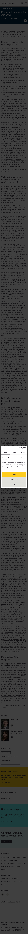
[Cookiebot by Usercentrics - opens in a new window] (19, 448)
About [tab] (23, 452)
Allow (14, 474)
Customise (13, 479)
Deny (14, 484)
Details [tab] (14, 452)
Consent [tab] (5, 452)
